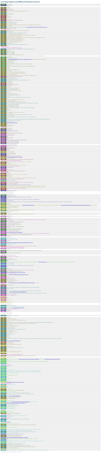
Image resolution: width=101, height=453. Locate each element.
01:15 (99, 27)
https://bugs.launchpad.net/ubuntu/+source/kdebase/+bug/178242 (17, 437)
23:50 (99, 390)
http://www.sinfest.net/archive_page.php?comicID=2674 (15, 272)
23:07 (99, 360)
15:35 (99, 258)
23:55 (99, 421)
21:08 (99, 343)
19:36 (99, 315)
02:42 (99, 158)
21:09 (99, 346)
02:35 (99, 139)
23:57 (99, 435)
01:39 (99, 76)
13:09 (99, 218)
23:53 (99, 405)
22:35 (99, 359)
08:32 (99, 199)
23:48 (99, 382)
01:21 (99, 36)
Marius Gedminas (13, 451)
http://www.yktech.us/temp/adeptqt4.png (13, 340)
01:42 (99, 81)
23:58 (99, 440)
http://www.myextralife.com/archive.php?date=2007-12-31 (18, 274)
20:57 (99, 328)
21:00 (99, 332)
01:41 (99, 78)
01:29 (99, 54)
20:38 (99, 317)
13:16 (99, 233)
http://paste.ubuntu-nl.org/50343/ (11, 122)
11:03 (99, 205)
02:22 (99, 130)
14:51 (99, 239)
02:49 (99, 170)
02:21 (99, 129)
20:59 (99, 329)
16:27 (99, 273)
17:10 (99, 274)
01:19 (99, 31)
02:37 (99, 147)
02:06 (99, 98)
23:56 (99, 429)
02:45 (99, 165)
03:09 (99, 182)
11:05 (99, 210)
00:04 (99, 4)
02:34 (99, 134)
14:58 (99, 250)
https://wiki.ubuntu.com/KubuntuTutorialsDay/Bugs (18, 291)
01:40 (99, 77)
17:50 (99, 281)
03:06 (99, 181)
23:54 (99, 412)
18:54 (99, 306)
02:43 (99, 159)
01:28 (99, 50)
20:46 (99, 324)
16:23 (99, 263)
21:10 (99, 347)
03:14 (99, 183)
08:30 (99, 198)
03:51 (99, 188)
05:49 (99, 194)
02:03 (99, 85)
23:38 (99, 362)
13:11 (99, 221)
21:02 (99, 336)
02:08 (99, 106)
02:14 (99, 120)
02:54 (99, 173)
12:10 (99, 216)
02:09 (99, 112)
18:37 (99, 297)
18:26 (99, 295)
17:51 (99, 283)
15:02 (99, 252)
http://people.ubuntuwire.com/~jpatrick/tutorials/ (14, 232)
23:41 (99, 364)
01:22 (99, 39)
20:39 (99, 318)
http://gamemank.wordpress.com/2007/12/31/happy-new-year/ (37, 27)
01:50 (99, 84)
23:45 (99, 374)
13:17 (99, 234)
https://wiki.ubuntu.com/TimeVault (28, 205)
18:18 (99, 287)
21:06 (99, 339)
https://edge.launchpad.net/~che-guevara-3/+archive (15, 382)
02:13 (99, 115)
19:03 (99, 311)
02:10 (99, 113)
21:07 (99, 340)
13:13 (99, 228)
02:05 (99, 96)
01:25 (99, 45)
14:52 (99, 247)
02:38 (99, 150)
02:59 (99, 174)
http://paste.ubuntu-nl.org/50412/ (18, 307)
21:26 (99, 355)
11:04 (99, 208)
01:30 (99, 62)
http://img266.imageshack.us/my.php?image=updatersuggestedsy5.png (20, 59)
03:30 (99, 185)
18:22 (99, 294)
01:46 (99, 83)
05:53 (99, 197)
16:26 (99, 272)
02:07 (99, 103)
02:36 (99, 145)
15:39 (99, 260)
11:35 (99, 212)
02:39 (99, 154)
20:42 (99, 323)
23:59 (99, 444)
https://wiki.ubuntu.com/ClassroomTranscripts (52, 359)
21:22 (99, 351)
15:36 (99, 259)
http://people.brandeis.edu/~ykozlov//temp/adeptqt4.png (15, 402)
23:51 (99, 394)
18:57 (99, 307)
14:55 (99, 248)
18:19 (99, 288)
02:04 (99, 88)
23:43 (99, 370)
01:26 (99, 47)
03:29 (99, 184)
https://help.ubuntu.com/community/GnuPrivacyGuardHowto (29, 359)
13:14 (99, 232)
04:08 (99, 190)
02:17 (99, 127)
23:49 (99, 383)
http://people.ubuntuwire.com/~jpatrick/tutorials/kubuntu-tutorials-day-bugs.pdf (19, 242)
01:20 (99, 34)
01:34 (99, 70)
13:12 (99, 226)
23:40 (99, 363)
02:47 (99, 166)
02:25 (99, 131)
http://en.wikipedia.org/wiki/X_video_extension (14, 157)
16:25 (99, 267)
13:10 (99, 219)
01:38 (99, 73)
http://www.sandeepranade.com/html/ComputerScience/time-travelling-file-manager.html (75, 205)
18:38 (99, 298)
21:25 (99, 352)
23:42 (99, 367)
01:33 (99, 69)
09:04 (99, 201)
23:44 (99, 371)
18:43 (99, 302)
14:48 (99, 235)
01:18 (99, 28)
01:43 (99, 82)
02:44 (99, 161)
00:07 (99, 5)
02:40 (99, 157)
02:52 (99, 172)
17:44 (99, 275)
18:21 (99, 291)
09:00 (99, 200)
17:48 (99, 280)
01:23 (99, 42)
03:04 (99, 180)
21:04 (99, 338)
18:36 (99, 296)
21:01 (99, 333)
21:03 (99, 337)
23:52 (99, 399)
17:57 (99, 286)
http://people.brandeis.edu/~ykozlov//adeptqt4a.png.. (21, 401)
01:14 (99, 15)
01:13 (99, 7)
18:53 (99, 305)
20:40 (99, 322)
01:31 (99, 65)
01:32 (99, 68)
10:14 (99, 202)
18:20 (99, 290)
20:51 (99, 325)
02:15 (99, 126)
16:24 (99, 264)
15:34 (99, 256)
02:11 (99, 114)
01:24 (99, 43)
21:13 (99, 348)
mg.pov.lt (20, 451)
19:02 (99, 310)
